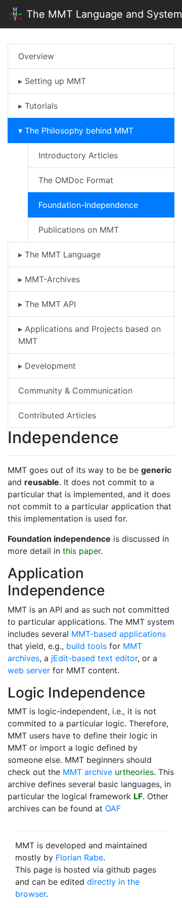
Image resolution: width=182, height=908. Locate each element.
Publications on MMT (78, 230)
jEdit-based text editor (94, 658)
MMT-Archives (51, 279)
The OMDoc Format (75, 180)
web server (29, 670)
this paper (82, 551)
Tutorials (40, 106)
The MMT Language (61, 254)
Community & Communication (75, 390)
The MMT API (49, 304)
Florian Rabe (79, 857)
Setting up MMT (54, 81)
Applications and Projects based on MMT (89, 335)
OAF (113, 808)
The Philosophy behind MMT (77, 130)
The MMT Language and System (102, 14)
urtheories (134, 772)
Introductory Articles (78, 155)
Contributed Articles (57, 415)
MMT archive (87, 772)
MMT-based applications (118, 634)
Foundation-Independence (88, 205)
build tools (86, 646)
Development (49, 366)
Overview (36, 56)
